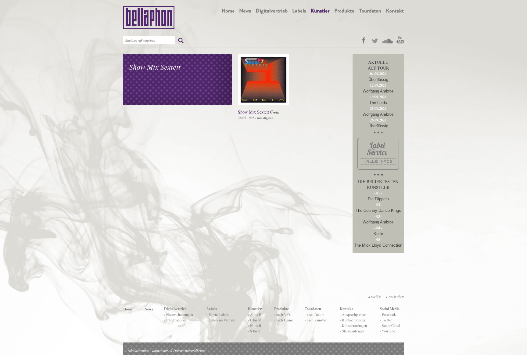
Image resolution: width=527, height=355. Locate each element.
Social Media (390, 308)
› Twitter (386, 319)
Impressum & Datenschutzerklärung (179, 350)
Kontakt (346, 308)
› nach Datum (314, 314)
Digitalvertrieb (175, 308)
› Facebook (388, 314)
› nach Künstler (316, 319)
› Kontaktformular (353, 319)
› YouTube (387, 330)
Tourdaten (313, 308)
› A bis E (254, 314)
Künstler (255, 308)
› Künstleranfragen (353, 325)
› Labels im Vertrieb (220, 319)
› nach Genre (283, 319)
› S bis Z (254, 330)
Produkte (281, 308)
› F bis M (255, 319)
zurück (374, 296)
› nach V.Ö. (282, 314)
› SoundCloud (390, 325)
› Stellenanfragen (352, 330)
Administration (138, 350)
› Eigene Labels (217, 314)
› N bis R (254, 325)
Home (127, 309)
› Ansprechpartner (353, 314)
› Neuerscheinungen (178, 314)
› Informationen (175, 319)
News (149, 309)
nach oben (394, 296)
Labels (211, 308)
